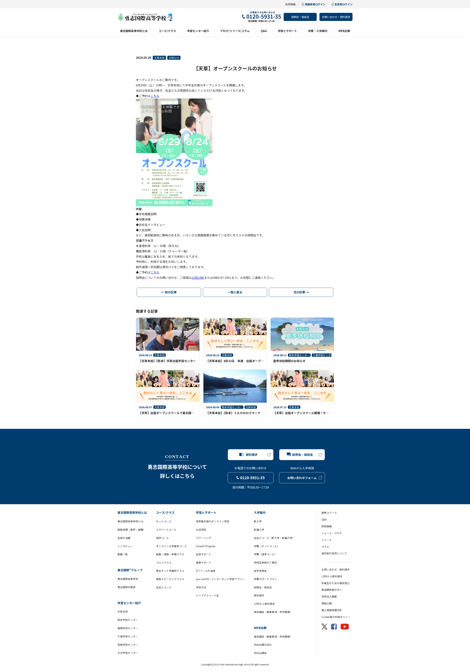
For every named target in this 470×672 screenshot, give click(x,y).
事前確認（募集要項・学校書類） (273, 612)
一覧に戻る (235, 292)
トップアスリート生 (207, 595)
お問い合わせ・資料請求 (336, 17)
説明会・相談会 (300, 17)
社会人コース (163, 587)
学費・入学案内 (317, 31)
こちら (155, 96)
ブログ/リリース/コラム (235, 31)
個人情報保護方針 (331, 610)
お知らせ (174, 58)
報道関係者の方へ (331, 589)
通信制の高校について (334, 553)
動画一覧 (123, 554)
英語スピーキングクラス (170, 579)
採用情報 (290, 4)
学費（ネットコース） (266, 546)
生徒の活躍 (124, 538)
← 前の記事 (169, 292)
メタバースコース (166, 529)
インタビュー (125, 546)
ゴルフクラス (163, 562)
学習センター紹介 (198, 31)
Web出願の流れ (263, 644)
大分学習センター (128, 653)
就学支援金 (260, 571)
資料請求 (259, 595)
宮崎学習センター (128, 644)
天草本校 (159, 58)
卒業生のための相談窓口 (335, 583)
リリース (326, 540)
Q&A (264, 31)
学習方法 (201, 587)
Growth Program (205, 546)
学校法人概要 (329, 596)
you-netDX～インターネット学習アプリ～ (220, 579)
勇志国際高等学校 (128, 579)
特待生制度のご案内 (265, 562)
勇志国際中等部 (126, 587)
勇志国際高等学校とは (134, 31)
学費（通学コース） (265, 554)
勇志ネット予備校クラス (170, 571)
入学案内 (260, 512)
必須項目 (201, 529)
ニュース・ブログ (331, 533)
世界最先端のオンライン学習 (212, 521)
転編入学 (259, 529)
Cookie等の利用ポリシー (335, 617)
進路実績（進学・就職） (132, 529)
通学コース (162, 538)
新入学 (258, 521)
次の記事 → (301, 292)
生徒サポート (203, 554)
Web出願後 (260, 653)
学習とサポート (287, 31)
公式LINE (198, 277)
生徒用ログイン (343, 4)
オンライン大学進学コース (171, 546)
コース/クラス (167, 31)
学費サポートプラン (265, 579)
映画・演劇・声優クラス (170, 554)
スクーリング (203, 538)
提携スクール (329, 512)
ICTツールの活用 (205, 571)
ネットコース (163, 521)
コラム (325, 546)
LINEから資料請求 (264, 603)
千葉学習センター (128, 636)
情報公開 (326, 603)
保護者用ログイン (315, 4)
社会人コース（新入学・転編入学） (274, 538)
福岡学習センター (128, 628)
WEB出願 (344, 31)
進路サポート (203, 562)
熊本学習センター (128, 620)
